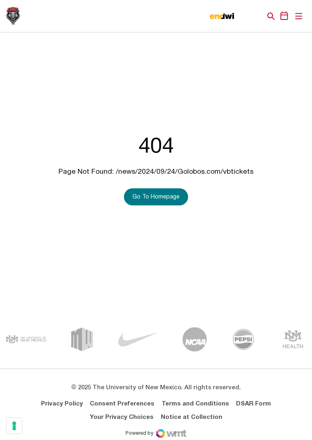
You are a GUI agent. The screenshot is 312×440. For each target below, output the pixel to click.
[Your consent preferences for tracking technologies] (14, 426)
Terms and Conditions (195, 404)
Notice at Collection (191, 417)
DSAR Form (253, 404)
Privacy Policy (62, 404)
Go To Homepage (156, 197)
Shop (257, 16)
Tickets (242, 16)
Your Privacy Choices (122, 417)
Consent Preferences (122, 404)
